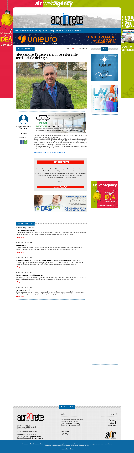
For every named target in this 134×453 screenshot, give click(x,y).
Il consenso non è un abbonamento (29, 275)
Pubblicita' (65, 435)
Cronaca (30, 30)
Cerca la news (77, 30)
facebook (112, 420)
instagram (111, 422)
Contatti (68, 30)
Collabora (65, 433)
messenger (111, 425)
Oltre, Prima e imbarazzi (25, 231)
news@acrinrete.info (73, 425)
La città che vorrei (23, 290)
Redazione (65, 431)
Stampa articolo (82, 49)
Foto (56, 30)
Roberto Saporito (37, 438)
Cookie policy (64, 449)
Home (16, 30)
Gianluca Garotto (35, 436)
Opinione (44, 30)
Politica (37, 30)
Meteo (61, 30)
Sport (51, 30)
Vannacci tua (21, 245)
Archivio (23, 30)
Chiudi (71, 449)
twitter (112, 424)
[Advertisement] (104, 145)
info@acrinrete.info (72, 423)
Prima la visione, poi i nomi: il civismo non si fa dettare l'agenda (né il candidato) (48, 260)
